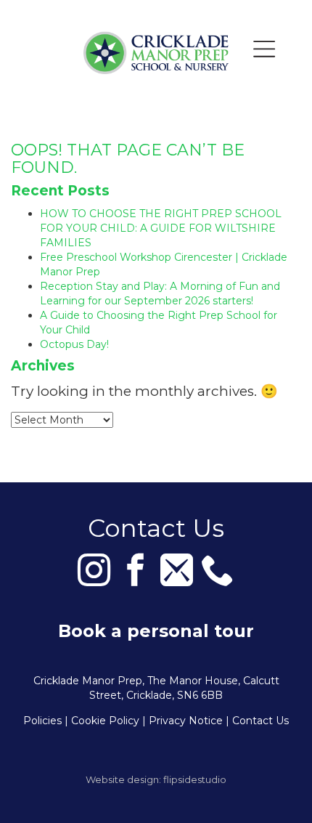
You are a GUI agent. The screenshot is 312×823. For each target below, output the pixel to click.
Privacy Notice (186, 720)
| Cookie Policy (102, 720)
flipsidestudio (194, 779)
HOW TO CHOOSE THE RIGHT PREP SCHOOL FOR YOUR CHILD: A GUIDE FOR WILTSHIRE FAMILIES (161, 228)
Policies (42, 720)
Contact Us (260, 720)
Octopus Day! (74, 344)
